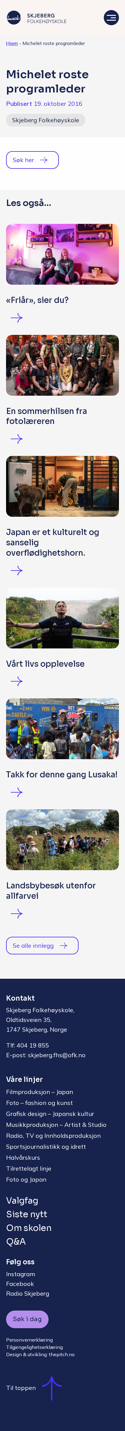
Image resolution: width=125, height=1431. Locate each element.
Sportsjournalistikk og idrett (46, 1146)
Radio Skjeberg (27, 1293)
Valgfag (22, 1200)
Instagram (20, 1274)
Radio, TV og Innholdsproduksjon (53, 1135)
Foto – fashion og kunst (39, 1102)
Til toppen (21, 1387)
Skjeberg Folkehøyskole (45, 120)
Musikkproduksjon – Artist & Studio (56, 1124)
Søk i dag (27, 1319)
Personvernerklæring (29, 1340)
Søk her (23, 160)
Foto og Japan (26, 1179)
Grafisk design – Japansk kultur (50, 1113)
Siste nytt (26, 1214)
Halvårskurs (23, 1157)
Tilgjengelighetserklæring (34, 1347)
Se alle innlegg (33, 945)
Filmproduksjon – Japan (39, 1092)
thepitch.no (62, 1354)
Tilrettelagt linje (28, 1168)
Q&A (16, 1241)
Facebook (20, 1283)
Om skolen (29, 1228)
